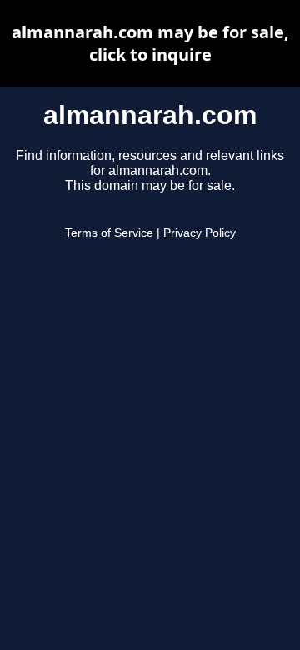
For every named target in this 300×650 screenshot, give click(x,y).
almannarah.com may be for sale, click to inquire (150, 43)
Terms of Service (109, 233)
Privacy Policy (199, 233)
